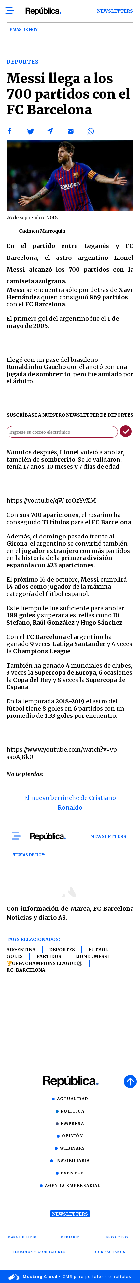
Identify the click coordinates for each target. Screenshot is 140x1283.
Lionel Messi (92, 956)
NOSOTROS (117, 1237)
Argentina (21, 949)
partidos (48, 956)
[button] (10, 131)
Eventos (72, 1173)
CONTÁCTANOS (110, 1252)
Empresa (72, 1123)
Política (73, 1111)
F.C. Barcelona (26, 970)
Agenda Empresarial (73, 1185)
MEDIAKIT (70, 1237)
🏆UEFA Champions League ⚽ (44, 963)
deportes (62, 949)
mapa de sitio (22, 1237)
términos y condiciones (39, 1252)
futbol (98, 949)
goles (15, 956)
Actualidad (73, 1098)
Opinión (72, 1135)
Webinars (72, 1148)
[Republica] (43, 11)
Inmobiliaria (72, 1160)
